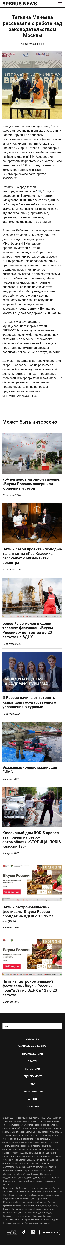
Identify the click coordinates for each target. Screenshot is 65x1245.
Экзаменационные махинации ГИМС (29, 769)
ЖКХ (33, 1084)
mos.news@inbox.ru (49, 1135)
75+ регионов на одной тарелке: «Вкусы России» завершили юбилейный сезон (31, 484)
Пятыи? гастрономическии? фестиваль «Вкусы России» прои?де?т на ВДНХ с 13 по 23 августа (29, 988)
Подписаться (50, 1232)
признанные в (45, 1188)
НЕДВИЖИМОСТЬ (32, 1076)
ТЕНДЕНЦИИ (32, 1069)
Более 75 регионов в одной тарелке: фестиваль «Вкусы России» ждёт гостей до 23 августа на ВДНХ (27, 630)
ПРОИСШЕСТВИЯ (32, 1054)
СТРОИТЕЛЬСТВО (32, 1091)
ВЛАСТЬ (33, 1061)
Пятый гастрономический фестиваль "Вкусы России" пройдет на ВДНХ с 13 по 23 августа (27, 913)
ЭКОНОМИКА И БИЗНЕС (32, 1046)
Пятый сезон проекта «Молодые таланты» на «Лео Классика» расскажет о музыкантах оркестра (32, 555)
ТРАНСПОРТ (32, 1099)
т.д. (49, 1223)
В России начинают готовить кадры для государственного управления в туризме (29, 702)
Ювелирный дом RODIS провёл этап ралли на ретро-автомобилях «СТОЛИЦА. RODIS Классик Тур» (31, 839)
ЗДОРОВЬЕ (32, 1106)
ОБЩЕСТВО (32, 1039)
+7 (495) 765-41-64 (30, 1135)
